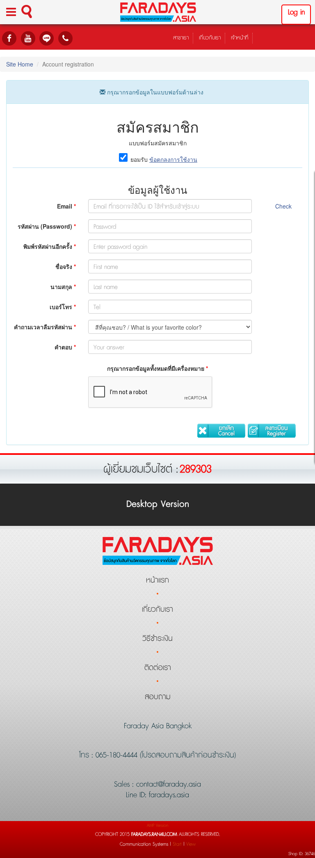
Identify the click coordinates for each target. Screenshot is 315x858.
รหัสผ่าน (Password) (47, 226)
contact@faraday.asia (167, 784)
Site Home (19, 64)
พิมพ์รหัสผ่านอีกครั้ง (49, 246)
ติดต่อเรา (157, 668)
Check (283, 206)
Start (177, 844)
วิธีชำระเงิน (157, 638)
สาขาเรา (181, 37)
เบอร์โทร (63, 307)
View (191, 844)
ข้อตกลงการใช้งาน (173, 159)
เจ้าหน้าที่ (239, 37)
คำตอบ (65, 347)
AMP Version (157, 825)
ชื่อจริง (65, 266)
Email (66, 206)
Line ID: (137, 795)
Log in (296, 12)
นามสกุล (63, 286)
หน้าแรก (157, 580)
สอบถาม (158, 697)
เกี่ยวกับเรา (210, 37)
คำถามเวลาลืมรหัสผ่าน (45, 327)
